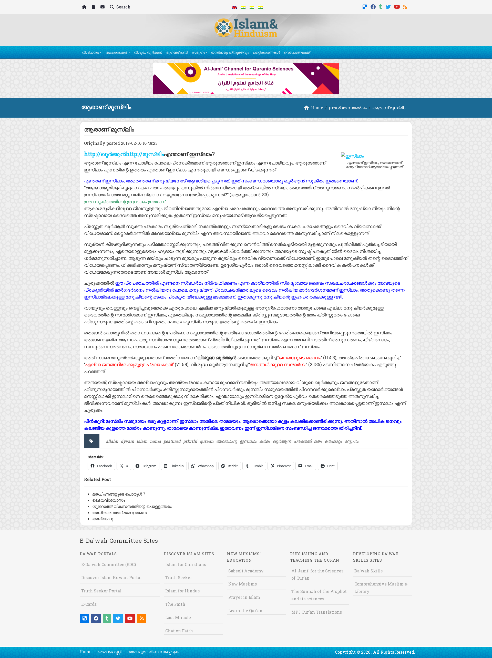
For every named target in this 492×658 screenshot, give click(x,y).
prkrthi (190, 441)
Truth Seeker (178, 577)
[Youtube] (397, 6)
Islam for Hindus (182, 590)
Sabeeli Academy (246, 570)
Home (85, 651)
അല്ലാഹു (226, 441)
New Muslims (242, 584)
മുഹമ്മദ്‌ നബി (177, 52)
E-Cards (89, 604)
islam (142, 441)
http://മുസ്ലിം (145, 154)
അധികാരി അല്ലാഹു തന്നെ (119, 512)
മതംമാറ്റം (333, 441)
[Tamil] (260, 7)
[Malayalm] (243, 7)
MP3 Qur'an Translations (316, 612)
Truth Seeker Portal (101, 590)
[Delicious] (365, 6)
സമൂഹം (198, 52)
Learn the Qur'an (245, 610)
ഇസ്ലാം (248, 441)
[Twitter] (389, 6)
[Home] (85, 7)
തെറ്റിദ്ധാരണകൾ (266, 52)
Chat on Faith (179, 630)
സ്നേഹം (351, 441)
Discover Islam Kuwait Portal (111, 577)
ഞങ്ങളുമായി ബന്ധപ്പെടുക (153, 651)
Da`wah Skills (368, 570)
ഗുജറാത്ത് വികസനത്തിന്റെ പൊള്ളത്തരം (132, 506)
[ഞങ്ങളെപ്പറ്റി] (94, 7)
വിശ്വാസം (90, 52)
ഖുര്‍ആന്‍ (282, 441)
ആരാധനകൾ (116, 52)
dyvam (127, 441)
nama (155, 441)
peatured (172, 441)
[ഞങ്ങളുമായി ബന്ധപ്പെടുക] (103, 7)
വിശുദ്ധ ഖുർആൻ (148, 52)
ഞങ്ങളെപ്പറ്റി (109, 651)
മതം (318, 441)
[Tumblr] (381, 6)
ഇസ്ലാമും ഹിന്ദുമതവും (230, 52)
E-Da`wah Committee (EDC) (108, 564)
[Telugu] (252, 7)
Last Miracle (178, 617)
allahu (112, 441)
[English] (234, 7)
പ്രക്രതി (302, 441)
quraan (206, 441)
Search (122, 6)
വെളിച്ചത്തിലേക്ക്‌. (297, 52)
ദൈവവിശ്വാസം (108, 500)
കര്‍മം (264, 441)
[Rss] (405, 6)
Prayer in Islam (244, 597)
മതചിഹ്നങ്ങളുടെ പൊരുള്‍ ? (118, 494)
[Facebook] (374, 6)
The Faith (175, 604)
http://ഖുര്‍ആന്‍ (105, 154)
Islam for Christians (185, 564)
